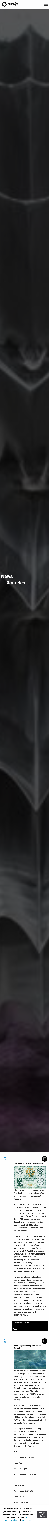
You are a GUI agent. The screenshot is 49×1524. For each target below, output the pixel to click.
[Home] (24, 4)
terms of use (26, 1520)
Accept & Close (42, 1514)
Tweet (15, 1329)
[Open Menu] (46, 4)
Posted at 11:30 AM (22, 1323)
